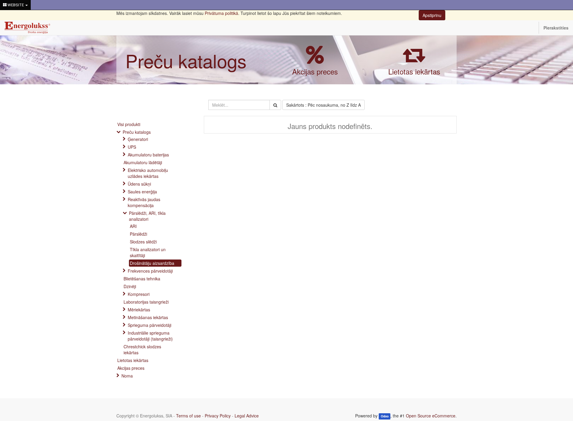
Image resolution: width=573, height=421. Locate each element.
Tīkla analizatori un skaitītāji (148, 252)
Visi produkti (128, 124)
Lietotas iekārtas (414, 71)
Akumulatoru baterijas (148, 155)
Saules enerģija (142, 192)
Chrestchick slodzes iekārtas (142, 349)
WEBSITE (16, 5)
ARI (133, 226)
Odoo (385, 416)
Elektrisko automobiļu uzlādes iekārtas (148, 173)
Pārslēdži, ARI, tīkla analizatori (147, 216)
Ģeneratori (138, 139)
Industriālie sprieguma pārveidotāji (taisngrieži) (150, 336)
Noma (127, 376)
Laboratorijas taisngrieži (146, 302)
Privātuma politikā (221, 13)
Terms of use (188, 416)
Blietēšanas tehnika (142, 279)
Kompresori (139, 294)
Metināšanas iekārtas (148, 317)
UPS (132, 147)
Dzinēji (130, 286)
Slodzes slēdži (143, 242)
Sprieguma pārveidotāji (149, 325)
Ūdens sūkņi (139, 184)
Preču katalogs (186, 60)
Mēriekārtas (139, 310)
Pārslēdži (138, 234)
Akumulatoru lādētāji (143, 162)
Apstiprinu (432, 15)
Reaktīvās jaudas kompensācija (144, 202)
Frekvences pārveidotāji (150, 271)
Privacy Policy (218, 416)
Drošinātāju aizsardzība (152, 263)
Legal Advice (247, 416)
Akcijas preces (315, 71)
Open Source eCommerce (430, 416)
